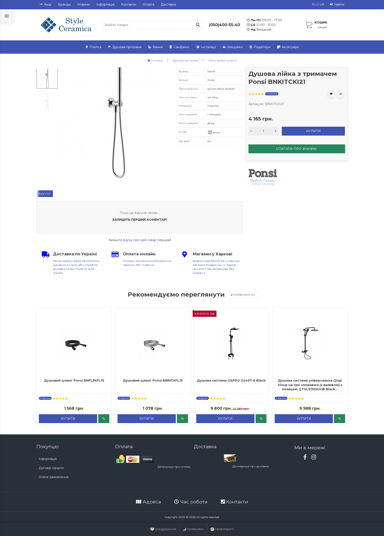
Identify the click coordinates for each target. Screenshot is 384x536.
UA (322, 4)
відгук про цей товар (139, 240)
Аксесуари (290, 47)
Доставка (168, 4)
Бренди (64, 4)
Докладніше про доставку (250, 466)
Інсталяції (208, 47)
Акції (47, 4)
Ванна (158, 47)
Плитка (95, 47)
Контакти (128, 4)
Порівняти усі (244, 294)
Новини (83, 4)
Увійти (339, 4)
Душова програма (126, 47)
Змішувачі (235, 47)
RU (314, 4)
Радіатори (262, 47)
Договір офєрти (51, 468)
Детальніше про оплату (174, 466)
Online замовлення (53, 477)
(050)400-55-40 (224, 24)
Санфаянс (182, 47)
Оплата (148, 4)
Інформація (105, 4)
